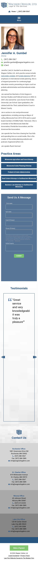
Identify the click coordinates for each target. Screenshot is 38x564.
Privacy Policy (25, 556)
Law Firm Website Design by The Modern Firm (19, 558)
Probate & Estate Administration (19, 172)
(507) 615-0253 (20, 503)
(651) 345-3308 (20, 526)
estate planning (24, 76)
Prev (3, 357)
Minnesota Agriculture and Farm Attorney (19, 159)
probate (12, 76)
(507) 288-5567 (24, 11)
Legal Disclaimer (13, 556)
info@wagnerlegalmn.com (20, 461)
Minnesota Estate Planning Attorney (19, 166)
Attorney (3, 56)
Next (35, 357)
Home (14, 11)
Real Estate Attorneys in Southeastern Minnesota (19, 178)
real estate (5, 76)
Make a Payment (19, 548)
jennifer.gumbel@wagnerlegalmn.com (19, 62)
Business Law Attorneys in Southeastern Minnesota (19, 186)
